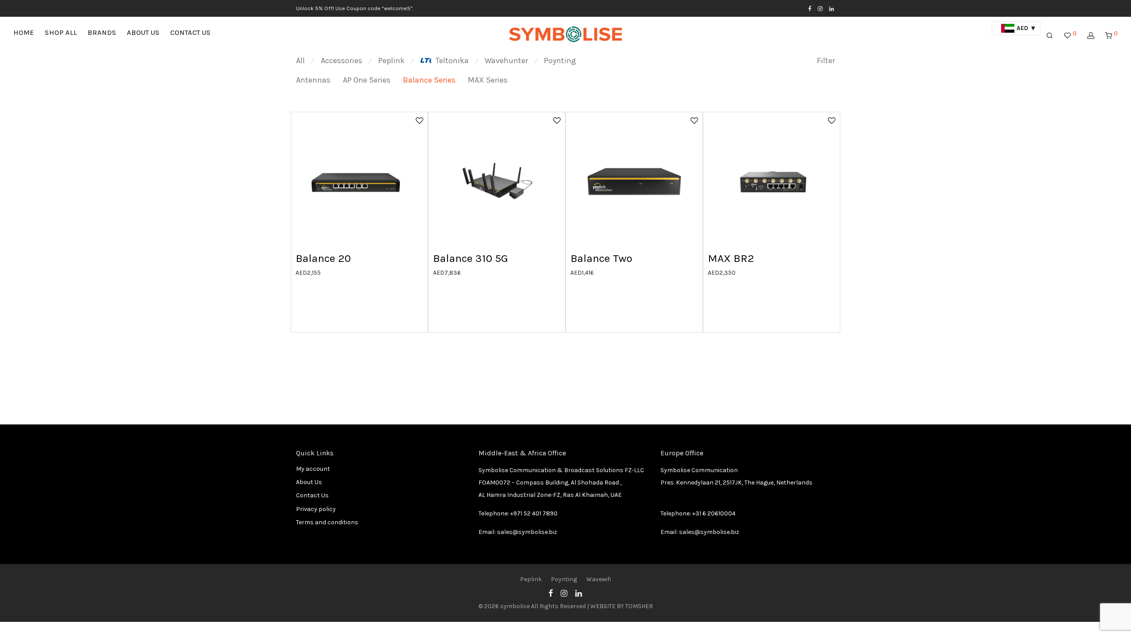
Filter (826, 60)
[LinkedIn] (832, 8)
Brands (101, 32)
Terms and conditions (327, 522)
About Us (143, 32)
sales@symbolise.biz (527, 532)
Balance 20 (323, 258)
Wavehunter (506, 60)
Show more (307, 272)
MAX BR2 (731, 258)
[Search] (1050, 36)
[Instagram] (820, 8)
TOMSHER (639, 606)
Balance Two (601, 258)
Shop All (61, 32)
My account (313, 469)
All (300, 60)
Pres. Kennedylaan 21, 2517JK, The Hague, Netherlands (736, 482)
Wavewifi (598, 579)
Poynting (560, 60)
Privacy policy (316, 509)
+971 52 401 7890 (534, 513)
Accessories (341, 60)
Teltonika (452, 60)
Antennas (313, 80)
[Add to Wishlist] (419, 120)
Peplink (391, 60)
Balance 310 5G (470, 258)
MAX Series (488, 80)
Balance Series (429, 80)
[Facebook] (809, 8)
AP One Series (367, 80)
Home (23, 32)
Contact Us (190, 32)
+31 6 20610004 (714, 513)
